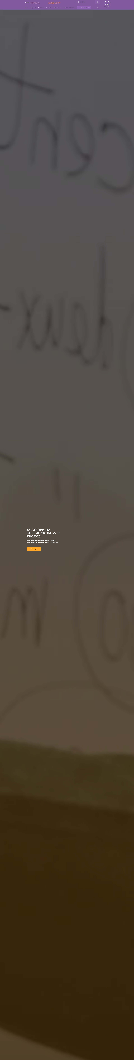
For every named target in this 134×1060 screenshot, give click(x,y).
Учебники (65, 8)
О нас (26, 8)
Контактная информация (54, 2)
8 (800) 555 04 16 (34, 2)
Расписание (41, 8)
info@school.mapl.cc (53, 3)
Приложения (57, 8)
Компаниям (49, 8)
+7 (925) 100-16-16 (35, 3)
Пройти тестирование (84, 7)
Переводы (72, 8)
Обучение (33, 8)
